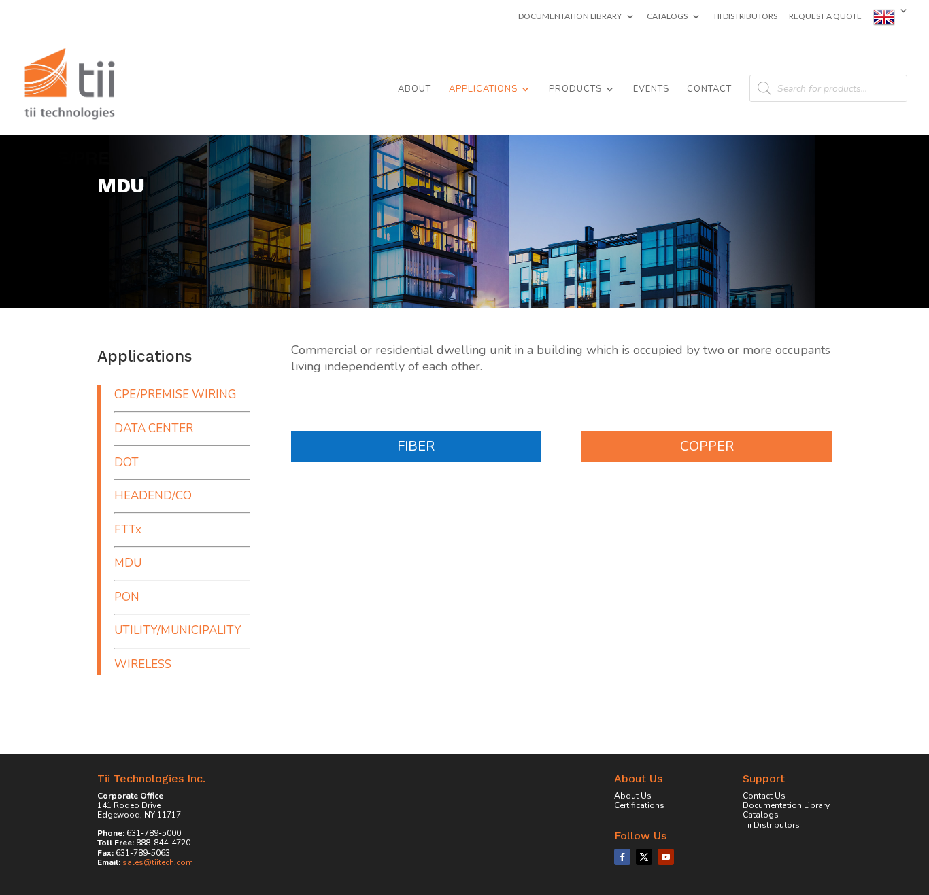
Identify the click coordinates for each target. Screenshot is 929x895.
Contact (709, 89)
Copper (707, 446)
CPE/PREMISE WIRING (175, 394)
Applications (483, 89)
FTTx (127, 530)
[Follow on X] (644, 857)
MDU (127, 563)
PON (126, 597)
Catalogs (667, 16)
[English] (891, 20)
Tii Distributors (745, 16)
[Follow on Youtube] (666, 857)
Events (651, 89)
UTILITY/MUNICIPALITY (177, 630)
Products (575, 89)
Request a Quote (825, 16)
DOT (126, 462)
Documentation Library (570, 16)
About (414, 89)
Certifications (639, 805)
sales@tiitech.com (157, 862)
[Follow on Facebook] (622, 857)
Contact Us (764, 795)
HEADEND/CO (153, 496)
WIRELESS (142, 664)
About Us (633, 795)
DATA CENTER (153, 428)
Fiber (416, 446)
